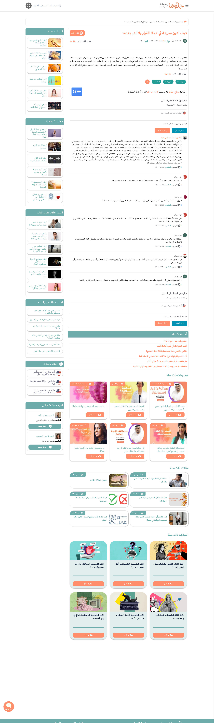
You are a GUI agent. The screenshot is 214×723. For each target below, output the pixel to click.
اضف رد (168, 167)
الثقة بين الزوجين (77, 425)
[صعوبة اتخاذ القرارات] (118, 480)
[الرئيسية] (185, 21)
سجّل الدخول (179, 130)
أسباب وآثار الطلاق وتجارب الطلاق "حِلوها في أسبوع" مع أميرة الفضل (171, 449)
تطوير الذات (176, 21)
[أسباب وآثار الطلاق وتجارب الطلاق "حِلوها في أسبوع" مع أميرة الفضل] (168, 433)
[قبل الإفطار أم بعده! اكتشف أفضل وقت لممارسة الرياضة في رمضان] (178, 518)
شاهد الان (173, 415)
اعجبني (175, 167)
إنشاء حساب (55, 5)
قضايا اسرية (155, 425)
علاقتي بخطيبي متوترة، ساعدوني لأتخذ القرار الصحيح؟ (166, 351)
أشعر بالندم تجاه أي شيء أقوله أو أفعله (172, 346)
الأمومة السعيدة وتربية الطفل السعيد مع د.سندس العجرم (129, 407)
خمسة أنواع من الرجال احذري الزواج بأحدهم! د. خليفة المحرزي (170, 407)
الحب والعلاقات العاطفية (159, 383)
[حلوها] (186, 5)
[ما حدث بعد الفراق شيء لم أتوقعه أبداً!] (88, 392)
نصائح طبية (135, 513)
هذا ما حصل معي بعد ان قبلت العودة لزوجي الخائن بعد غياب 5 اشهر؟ (160, 366)
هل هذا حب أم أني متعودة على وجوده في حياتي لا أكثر (167, 361)
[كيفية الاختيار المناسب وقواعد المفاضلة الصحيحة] (118, 499)
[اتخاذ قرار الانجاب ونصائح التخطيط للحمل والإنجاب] (178, 480)
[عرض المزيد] (147, 82)
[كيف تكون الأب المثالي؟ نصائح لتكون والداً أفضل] (118, 518)
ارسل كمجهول (162, 130)
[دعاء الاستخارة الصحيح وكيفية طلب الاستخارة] (178, 499)
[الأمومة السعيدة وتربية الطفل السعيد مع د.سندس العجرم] (128, 392)
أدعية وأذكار (135, 493)
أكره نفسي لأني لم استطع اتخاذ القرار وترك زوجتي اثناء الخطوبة (163, 356)
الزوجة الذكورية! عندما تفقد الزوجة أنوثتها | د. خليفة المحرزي (130, 449)
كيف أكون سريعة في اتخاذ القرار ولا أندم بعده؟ (140, 21)
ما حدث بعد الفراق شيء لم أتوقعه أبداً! (88, 406)
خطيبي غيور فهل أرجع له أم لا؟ (175, 341)
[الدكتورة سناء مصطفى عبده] (185, 138)
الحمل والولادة (136, 474)
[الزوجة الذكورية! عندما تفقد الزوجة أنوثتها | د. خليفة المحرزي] (128, 433)
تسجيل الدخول (39, 5)
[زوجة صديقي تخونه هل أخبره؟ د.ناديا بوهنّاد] (88, 433)
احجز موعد (42, 426)
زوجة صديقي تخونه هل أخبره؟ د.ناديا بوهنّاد (89, 449)
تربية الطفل (115, 383)
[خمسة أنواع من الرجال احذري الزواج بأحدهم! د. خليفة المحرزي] (168, 392)
